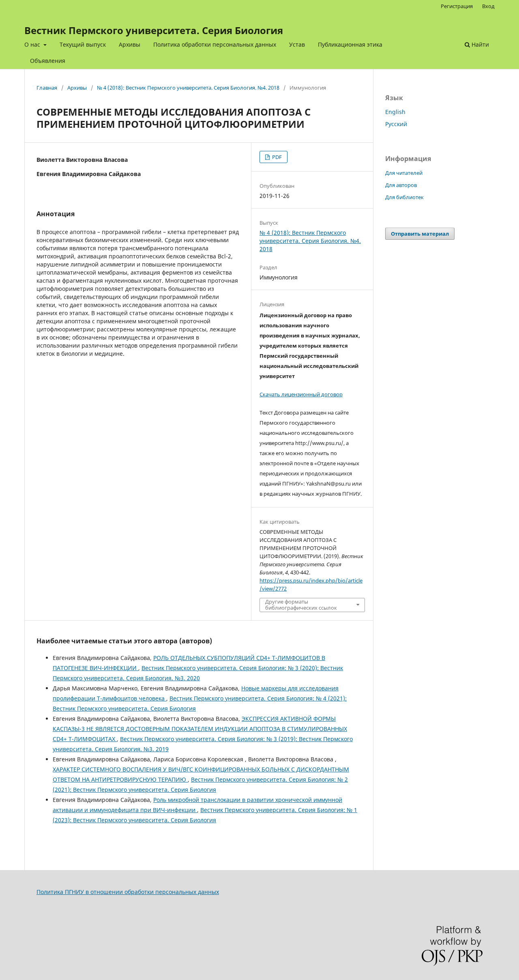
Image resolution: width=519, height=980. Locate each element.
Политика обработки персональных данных (214, 44)
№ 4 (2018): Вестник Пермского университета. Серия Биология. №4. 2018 (188, 87)
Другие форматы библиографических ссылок (301, 604)
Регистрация (457, 6)
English (395, 112)
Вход (488, 6)
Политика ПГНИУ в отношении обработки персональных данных (127, 892)
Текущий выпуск (83, 44)
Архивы (129, 44)
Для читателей (403, 172)
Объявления (47, 60)
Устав (297, 44)
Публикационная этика (350, 44)
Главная (46, 87)
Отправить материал (420, 233)
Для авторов (401, 185)
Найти (479, 44)
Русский (396, 124)
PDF (276, 157)
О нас (33, 44)
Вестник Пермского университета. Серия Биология (153, 30)
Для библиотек (404, 197)
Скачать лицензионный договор (301, 394)
